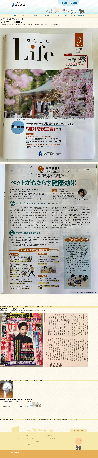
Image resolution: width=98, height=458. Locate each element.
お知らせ (10, 306)
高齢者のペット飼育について (12, 309)
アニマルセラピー (23, 419)
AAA (14, 419)
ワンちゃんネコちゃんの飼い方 (33, 441)
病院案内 (16, 444)
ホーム (15, 435)
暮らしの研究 (32, 419)
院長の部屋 (49, 435)
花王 (48, 419)
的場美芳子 (32, 306)
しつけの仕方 (29, 444)
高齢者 (59, 419)
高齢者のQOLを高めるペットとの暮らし (17, 399)
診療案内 (16, 441)
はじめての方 (17, 438)
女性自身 (15, 380)
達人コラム (53, 419)
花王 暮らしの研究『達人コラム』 (9, 406)
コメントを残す (48, 306)
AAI (17, 419)
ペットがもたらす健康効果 (11, 22)
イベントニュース (30, 438)
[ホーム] (15, 15)
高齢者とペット (39, 306)
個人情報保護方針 (51, 438)
